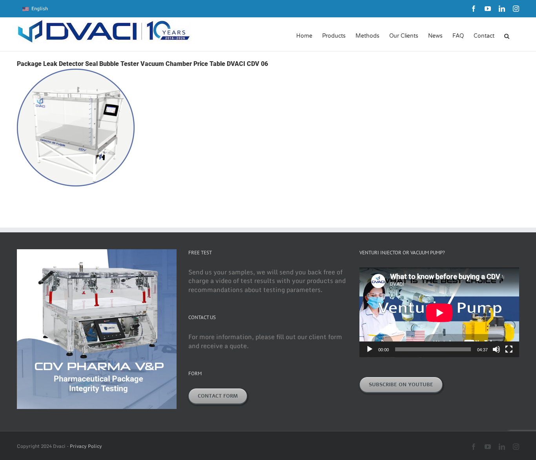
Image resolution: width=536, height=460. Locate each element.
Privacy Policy (86, 446)
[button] (506, 35)
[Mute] (496, 349)
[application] (439, 313)
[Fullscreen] (509, 349)
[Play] (370, 349)
